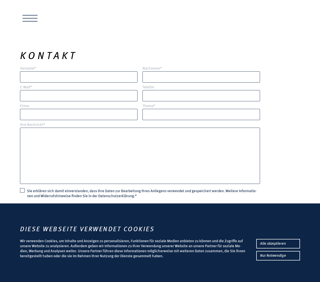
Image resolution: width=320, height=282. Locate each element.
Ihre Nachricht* (32, 125)
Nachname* (152, 69)
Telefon (148, 87)
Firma (24, 106)
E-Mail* (26, 87)
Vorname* (28, 69)
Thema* (148, 106)
